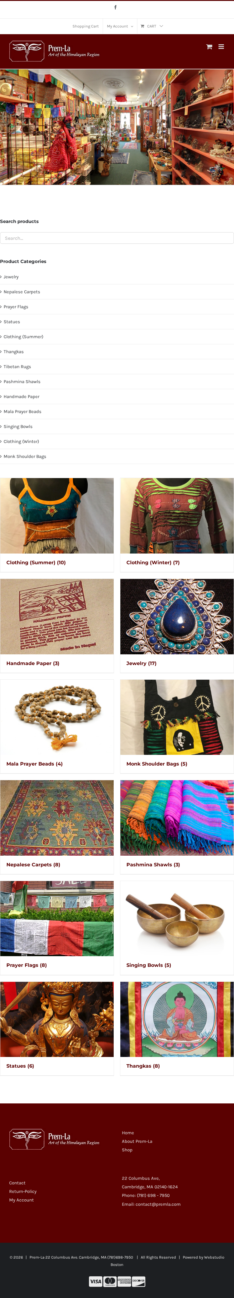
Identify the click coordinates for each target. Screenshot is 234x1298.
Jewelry (11, 277)
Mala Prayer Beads (22, 411)
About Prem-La (137, 1141)
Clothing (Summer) (23, 336)
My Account (21, 1200)
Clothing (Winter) (21, 441)
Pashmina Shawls (22, 381)
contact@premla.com (158, 1204)
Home (128, 1132)
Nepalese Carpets (22, 291)
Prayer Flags (16, 306)
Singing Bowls (18, 426)
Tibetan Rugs (17, 366)
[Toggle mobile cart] (209, 46)
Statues (12, 321)
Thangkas (14, 351)
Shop (127, 1150)
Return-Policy (23, 1191)
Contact (17, 1183)
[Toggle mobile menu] (221, 46)
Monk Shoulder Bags (25, 456)
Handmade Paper (21, 396)
